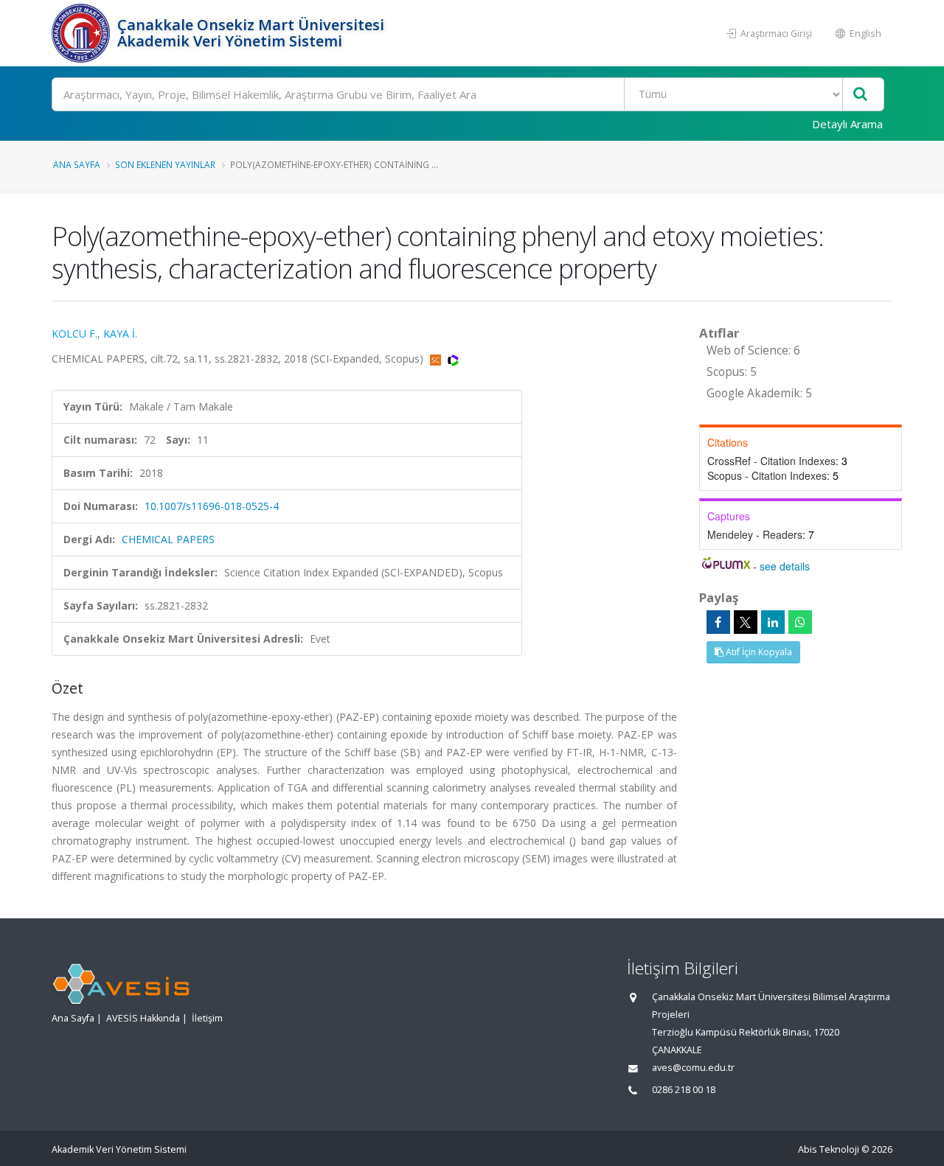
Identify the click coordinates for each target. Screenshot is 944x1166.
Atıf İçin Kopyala (757, 652)
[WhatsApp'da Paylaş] (800, 622)
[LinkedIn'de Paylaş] (773, 622)
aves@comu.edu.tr (693, 1067)
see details (785, 566)
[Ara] (860, 94)
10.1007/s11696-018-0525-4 (212, 506)
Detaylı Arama (847, 123)
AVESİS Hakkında (143, 1018)
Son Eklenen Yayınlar (165, 164)
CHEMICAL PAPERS (168, 539)
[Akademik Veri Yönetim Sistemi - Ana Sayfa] (83, 33)
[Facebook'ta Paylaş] (718, 622)
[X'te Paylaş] (745, 622)
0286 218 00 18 (683, 1089)
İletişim (207, 1018)
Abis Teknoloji (828, 1149)
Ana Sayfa (76, 164)
